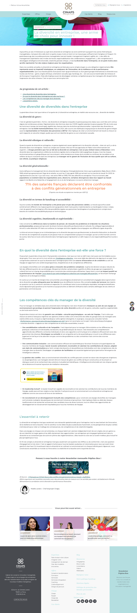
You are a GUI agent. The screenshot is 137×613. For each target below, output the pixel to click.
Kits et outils (81, 564)
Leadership (25, 533)
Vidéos (79, 568)
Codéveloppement (57, 584)
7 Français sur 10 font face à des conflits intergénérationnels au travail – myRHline (59, 477)
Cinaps (53, 593)
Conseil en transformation (59, 573)
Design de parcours (57, 587)
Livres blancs (81, 566)
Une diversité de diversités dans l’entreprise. (39, 94)
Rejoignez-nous (114, 5)
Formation (54, 575)
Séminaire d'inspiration (58, 580)
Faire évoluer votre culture (59, 557)
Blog (99, 14)
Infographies (81, 562)
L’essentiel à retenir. (30, 101)
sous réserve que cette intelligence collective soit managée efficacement (70, 273)
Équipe (53, 596)
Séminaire (54, 578)
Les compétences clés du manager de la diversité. (42, 99)
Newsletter (55, 600)
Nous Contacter (2, 309)
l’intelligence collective (64, 258)
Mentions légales (83, 583)
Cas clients (88, 14)
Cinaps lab (54, 598)
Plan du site (81, 594)
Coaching (54, 582)
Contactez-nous (100, 5)
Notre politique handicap (86, 579)
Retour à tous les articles (20, 5)
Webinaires (80, 571)
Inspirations (127, 5)
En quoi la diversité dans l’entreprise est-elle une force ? (44, 96)
